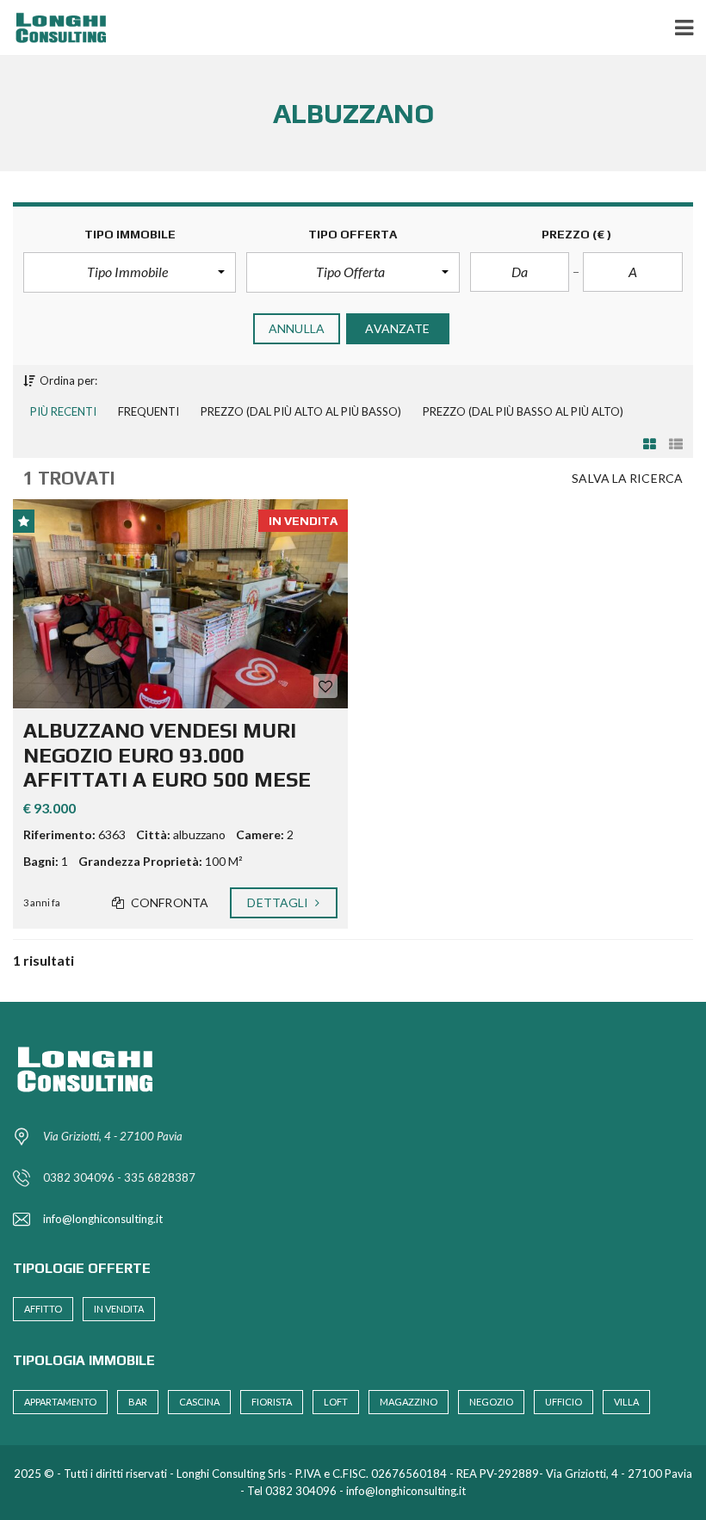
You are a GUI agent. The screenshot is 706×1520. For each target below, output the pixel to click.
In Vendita (119, 1308)
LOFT (336, 1401)
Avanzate (397, 328)
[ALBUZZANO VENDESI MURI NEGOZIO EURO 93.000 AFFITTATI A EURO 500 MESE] (180, 603)
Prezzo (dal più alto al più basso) (301, 411)
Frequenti (148, 411)
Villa (626, 1401)
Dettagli (279, 902)
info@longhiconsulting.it (103, 1219)
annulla (297, 328)
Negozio (491, 1401)
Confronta (168, 902)
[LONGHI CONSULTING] (58, 28)
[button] (129, 272)
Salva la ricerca (627, 478)
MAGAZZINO (408, 1401)
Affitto (43, 1308)
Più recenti (63, 411)
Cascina (199, 1401)
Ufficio (563, 1401)
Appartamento (60, 1401)
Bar (137, 1401)
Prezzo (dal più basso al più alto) (523, 411)
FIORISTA (271, 1401)
